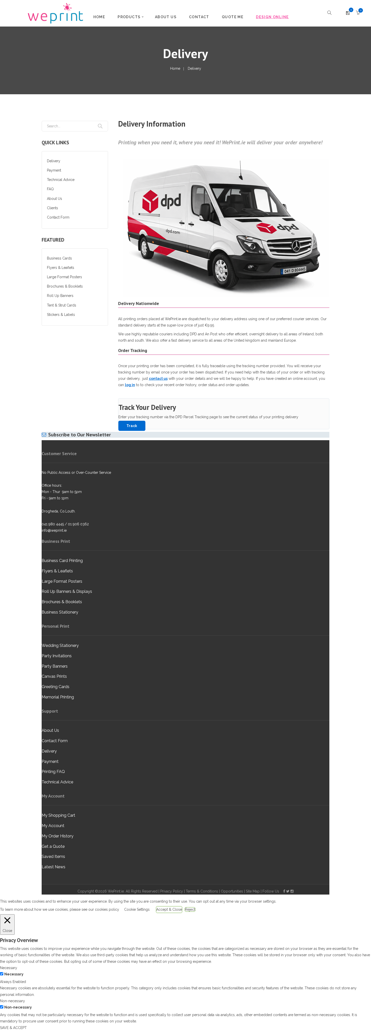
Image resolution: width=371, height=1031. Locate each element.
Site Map (253, 891)
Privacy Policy (171, 891)
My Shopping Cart (58, 815)
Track (132, 426)
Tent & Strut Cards (61, 305)
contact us (158, 379)
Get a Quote (53, 846)
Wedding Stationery (60, 645)
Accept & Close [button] (169, 909)
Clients (52, 208)
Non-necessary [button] (12, 1001)
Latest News (53, 866)
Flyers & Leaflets (60, 268)
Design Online (272, 17)
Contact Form (58, 217)
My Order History (57, 836)
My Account (53, 825)
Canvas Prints (54, 676)
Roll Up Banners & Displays (67, 591)
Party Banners (55, 666)
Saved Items (53, 856)
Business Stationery (60, 612)
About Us (165, 17)
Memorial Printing (58, 697)
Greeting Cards (55, 686)
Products (129, 17)
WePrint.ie (116, 891)
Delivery (53, 161)
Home (99, 17)
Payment (54, 170)
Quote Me (232, 17)
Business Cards (59, 258)
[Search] (100, 126)
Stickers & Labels (61, 315)
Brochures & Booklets (65, 286)
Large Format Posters (64, 277)
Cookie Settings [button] (137, 909)
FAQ (50, 189)
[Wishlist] (348, 13)
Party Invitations (57, 655)
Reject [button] (190, 909)
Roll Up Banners (60, 296)
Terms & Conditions (202, 891)
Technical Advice (60, 180)
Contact (199, 17)
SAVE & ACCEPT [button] (13, 1028)
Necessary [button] (8, 968)
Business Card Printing (62, 560)
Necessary (13, 974)
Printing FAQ (53, 771)
